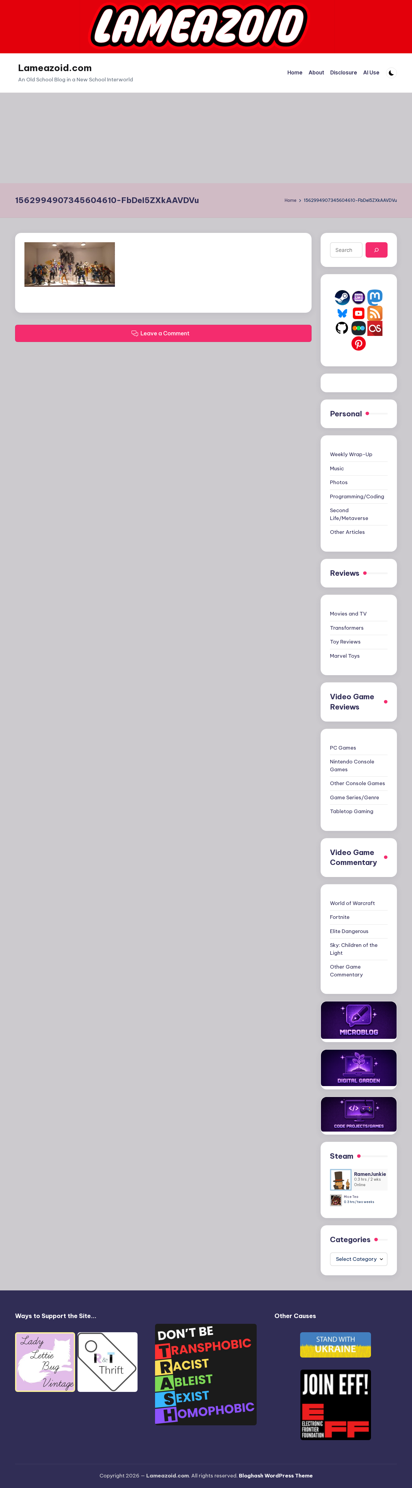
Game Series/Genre (354, 797)
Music (337, 468)
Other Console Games (357, 783)
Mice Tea (351, 1197)
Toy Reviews (345, 641)
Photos (339, 482)
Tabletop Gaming (351, 811)
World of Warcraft (352, 903)
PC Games (343, 747)
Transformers (347, 628)
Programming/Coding (357, 496)
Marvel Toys (345, 656)
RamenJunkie (370, 1174)
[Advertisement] (206, 138)
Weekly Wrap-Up (351, 454)
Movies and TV (348, 613)
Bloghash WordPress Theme (276, 1475)
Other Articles (347, 532)
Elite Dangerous (349, 931)
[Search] (377, 250)
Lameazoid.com (55, 68)
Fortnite (340, 917)
